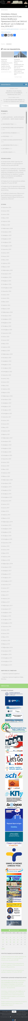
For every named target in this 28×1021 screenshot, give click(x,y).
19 (10, 942)
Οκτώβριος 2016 (6, 619)
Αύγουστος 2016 (6, 626)
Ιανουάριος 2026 (6, 232)
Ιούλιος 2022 (5, 378)
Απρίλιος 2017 (6, 598)
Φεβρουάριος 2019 (7, 521)
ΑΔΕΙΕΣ (4, 113)
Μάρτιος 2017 (6, 602)
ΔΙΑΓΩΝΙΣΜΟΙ (5, 148)
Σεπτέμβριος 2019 (7, 497)
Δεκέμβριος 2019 (6, 487)
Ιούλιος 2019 (5, 504)
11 (6, 939)
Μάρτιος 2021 (6, 434)
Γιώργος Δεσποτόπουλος (12, 29)
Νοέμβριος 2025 (6, 239)
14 (17, 939)
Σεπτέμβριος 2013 (7, 665)
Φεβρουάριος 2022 (7, 396)
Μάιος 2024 (5, 301)
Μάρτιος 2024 (6, 308)
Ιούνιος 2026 (5, 214)
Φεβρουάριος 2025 (7, 270)
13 (14, 939)
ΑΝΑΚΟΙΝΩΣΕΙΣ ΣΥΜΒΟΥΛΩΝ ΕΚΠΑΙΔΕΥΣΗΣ (13, 127)
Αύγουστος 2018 (6, 542)
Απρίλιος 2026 (6, 221)
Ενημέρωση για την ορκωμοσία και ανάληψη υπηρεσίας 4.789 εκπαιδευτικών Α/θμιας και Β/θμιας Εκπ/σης (13, 188)
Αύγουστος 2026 (6, 207)
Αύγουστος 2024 (6, 291)
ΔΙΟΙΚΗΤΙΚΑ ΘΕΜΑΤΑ (7, 152)
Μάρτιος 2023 (6, 350)
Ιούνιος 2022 (5, 382)
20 (14, 942)
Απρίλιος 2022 (6, 389)
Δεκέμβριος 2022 (6, 361)
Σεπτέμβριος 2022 (7, 371)
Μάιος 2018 (5, 553)
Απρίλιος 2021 (6, 431)
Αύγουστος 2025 (6, 249)
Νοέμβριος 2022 (6, 364)
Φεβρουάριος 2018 (7, 563)
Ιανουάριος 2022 (6, 399)
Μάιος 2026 (5, 218)
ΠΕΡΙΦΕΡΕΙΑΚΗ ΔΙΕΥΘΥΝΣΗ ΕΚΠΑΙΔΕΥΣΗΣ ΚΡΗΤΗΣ (14, 977)
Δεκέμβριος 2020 (6, 445)
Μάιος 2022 (5, 385)
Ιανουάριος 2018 (6, 567)
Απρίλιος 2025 (6, 263)
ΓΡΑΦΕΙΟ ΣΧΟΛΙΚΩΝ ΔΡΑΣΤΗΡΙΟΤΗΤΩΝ (12, 140)
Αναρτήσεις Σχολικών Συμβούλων (11, 673)
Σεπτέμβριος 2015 (7, 658)
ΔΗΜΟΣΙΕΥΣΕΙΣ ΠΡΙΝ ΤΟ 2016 (9, 145)
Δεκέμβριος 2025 (6, 235)
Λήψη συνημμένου (6, 32)
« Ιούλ (3, 948)
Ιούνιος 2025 (5, 256)
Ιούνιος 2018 (5, 549)
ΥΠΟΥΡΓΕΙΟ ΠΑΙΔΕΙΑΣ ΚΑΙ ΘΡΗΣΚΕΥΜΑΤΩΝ (12, 953)
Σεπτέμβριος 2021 (7, 413)
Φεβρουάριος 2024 (7, 312)
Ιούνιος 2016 (5, 633)
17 (3, 942)
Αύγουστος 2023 (6, 333)
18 (6, 942)
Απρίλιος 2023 (6, 347)
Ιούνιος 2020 (5, 466)
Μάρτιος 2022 (6, 392)
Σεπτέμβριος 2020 (7, 455)
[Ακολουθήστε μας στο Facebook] (24, 84)
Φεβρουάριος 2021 (7, 438)
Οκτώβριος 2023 (6, 326)
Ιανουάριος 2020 (6, 483)
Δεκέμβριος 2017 (6, 570)
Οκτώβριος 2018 (6, 535)
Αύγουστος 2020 (6, 459)
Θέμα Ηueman (24, 1017)
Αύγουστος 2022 (6, 375)
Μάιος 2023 (5, 343)
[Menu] (26, 6)
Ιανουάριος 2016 (6, 651)
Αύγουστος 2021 (6, 417)
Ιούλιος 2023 (5, 336)
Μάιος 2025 (5, 260)
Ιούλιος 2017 (5, 588)
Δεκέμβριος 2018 (6, 528)
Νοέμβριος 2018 (6, 532)
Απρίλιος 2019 (6, 514)
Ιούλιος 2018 (5, 546)
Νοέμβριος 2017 (6, 574)
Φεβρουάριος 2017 (7, 605)
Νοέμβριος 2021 (6, 406)
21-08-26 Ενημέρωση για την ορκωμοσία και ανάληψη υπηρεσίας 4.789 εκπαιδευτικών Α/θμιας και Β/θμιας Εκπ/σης (12, 965)
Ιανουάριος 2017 (6, 609)
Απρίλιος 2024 (6, 305)
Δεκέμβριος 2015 (6, 654)
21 (17, 942)
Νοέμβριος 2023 (6, 322)
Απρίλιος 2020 (6, 473)
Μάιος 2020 (5, 469)
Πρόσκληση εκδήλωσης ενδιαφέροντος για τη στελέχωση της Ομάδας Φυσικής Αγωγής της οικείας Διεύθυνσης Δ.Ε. (6, 64)
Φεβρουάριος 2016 (7, 647)
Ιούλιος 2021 (5, 420)
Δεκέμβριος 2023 (6, 319)
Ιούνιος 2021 (5, 424)
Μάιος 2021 (5, 427)
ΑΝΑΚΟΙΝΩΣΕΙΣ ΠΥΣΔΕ (7, 124)
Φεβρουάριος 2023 (7, 354)
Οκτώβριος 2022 (6, 368)
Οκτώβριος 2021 (6, 410)
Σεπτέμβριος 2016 (7, 623)
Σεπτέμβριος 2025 (7, 246)
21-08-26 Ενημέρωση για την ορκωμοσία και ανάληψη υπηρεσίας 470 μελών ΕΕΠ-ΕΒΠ (12, 971)
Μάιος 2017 (5, 595)
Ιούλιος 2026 (5, 211)
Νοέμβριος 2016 (6, 616)
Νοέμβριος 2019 (6, 490)
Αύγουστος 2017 (6, 584)
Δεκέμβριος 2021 (6, 403)
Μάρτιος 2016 (6, 644)
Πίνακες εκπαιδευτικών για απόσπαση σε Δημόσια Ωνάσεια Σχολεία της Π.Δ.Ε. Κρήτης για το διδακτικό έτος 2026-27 (14, 1003)
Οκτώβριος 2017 (6, 577)
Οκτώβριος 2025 (6, 242)
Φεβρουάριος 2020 (7, 480)
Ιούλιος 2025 (5, 253)
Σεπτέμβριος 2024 (7, 287)
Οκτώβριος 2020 (6, 452)
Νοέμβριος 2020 (6, 448)
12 (10, 939)
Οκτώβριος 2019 (6, 493)
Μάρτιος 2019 (6, 518)
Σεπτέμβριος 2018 (7, 539)
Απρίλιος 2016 (6, 640)
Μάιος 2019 (5, 511)
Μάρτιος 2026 (6, 225)
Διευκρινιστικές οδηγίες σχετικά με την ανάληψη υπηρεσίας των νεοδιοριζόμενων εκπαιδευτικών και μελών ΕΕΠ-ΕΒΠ (12, 163)
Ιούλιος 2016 (5, 630)
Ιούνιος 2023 (5, 340)
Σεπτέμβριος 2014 (7, 661)
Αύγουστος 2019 (6, 500)
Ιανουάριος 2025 (6, 273)
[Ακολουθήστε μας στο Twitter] (26, 84)
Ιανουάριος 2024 (6, 315)
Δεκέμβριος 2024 (6, 277)
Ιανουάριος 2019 (6, 525)
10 (3, 939)
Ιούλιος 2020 (5, 462)
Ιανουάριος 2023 (6, 357)
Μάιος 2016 (5, 637)
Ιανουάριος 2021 (6, 441)
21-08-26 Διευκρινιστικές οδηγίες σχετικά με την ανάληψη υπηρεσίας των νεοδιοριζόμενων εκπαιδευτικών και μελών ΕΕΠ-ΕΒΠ (13, 958)
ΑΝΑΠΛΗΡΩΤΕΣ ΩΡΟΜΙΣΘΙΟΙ (9, 133)
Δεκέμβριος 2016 (6, 612)
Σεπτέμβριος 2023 (7, 329)
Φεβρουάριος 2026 (7, 228)
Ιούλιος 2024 (5, 294)
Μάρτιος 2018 (6, 560)
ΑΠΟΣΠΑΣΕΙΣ (4, 9)
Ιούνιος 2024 (5, 298)
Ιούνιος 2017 (5, 591)
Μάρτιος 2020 (6, 476)
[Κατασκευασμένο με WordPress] (10, 1016)
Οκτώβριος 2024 (6, 284)
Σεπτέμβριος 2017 (7, 581)
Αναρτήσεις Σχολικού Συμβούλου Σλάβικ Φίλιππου (12, 678)
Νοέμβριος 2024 (6, 280)
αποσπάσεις (9, 44)
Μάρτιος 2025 (6, 266)
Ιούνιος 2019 (5, 507)
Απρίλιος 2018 (6, 556)
